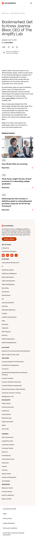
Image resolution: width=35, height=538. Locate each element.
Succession (5, 292)
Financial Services (8, 407)
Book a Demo (9, 239)
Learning (5, 306)
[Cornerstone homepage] (17, 226)
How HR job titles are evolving (13, 135)
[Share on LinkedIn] (12, 47)
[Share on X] (17, 47)
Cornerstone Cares (8, 459)
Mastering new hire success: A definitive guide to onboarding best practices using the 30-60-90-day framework (17, 195)
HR (3, 299)
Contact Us (5, 248)
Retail (4, 425)
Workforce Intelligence (9, 274)
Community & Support (9, 251)
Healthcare (5, 411)
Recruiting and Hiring (17, 13)
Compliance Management (10, 365)
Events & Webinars (8, 495)
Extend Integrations (8, 339)
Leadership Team (7, 441)
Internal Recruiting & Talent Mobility (13, 389)
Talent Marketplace (8, 284)
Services (4, 335)
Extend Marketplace (8, 343)
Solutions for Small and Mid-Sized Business (16, 351)
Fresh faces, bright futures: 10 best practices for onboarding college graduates (14, 176)
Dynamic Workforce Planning (11, 382)
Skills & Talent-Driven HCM (10, 355)
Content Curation (7, 378)
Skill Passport (6, 332)
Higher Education (7, 422)
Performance (6, 295)
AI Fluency (5, 369)
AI (2, 266)
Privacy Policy (7, 518)
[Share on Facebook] (8, 47)
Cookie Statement (9, 523)
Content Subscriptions (9, 317)
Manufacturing (6, 418)
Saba (3, 321)
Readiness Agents (8, 270)
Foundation (5, 456)
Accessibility (6, 481)
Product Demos (7, 492)
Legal (4, 514)
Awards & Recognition (9, 477)
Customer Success (8, 445)
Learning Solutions (8, 303)
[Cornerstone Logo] (9, 3)
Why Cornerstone (7, 437)
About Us (5, 452)
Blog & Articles (6, 499)
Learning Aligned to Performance (13, 362)
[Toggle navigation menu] (30, 3)
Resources (5, 13)
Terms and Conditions (10, 528)
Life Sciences (6, 414)
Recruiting (5, 288)
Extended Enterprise (8, 310)
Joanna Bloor (10, 98)
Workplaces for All (8, 397)
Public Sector (6, 403)
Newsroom (5, 463)
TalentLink (5, 328)
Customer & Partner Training (11, 393)
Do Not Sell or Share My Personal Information (13, 534)
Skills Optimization (8, 277)
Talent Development (8, 281)
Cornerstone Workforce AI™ (10, 263)
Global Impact (6, 474)
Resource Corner (7, 488)
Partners (5, 470)
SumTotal (5, 324)
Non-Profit (5, 429)
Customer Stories (7, 448)
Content (4, 313)
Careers (4, 466)
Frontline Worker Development (12, 386)
